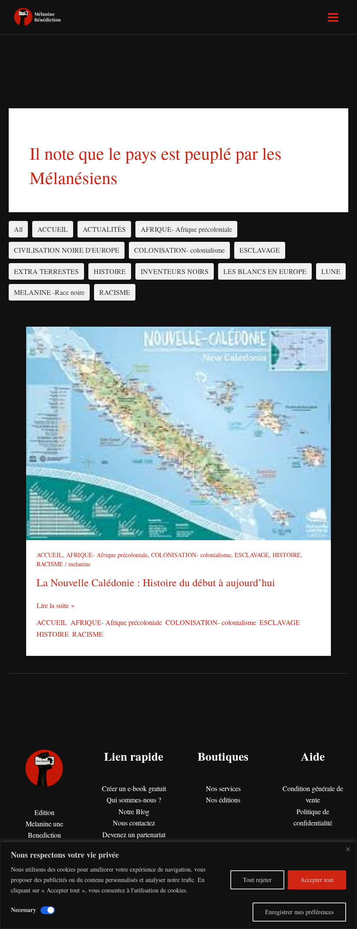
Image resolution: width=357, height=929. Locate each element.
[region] (178, 885)
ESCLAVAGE (259, 249)
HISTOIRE (110, 271)
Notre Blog (133, 811)
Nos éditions (223, 799)
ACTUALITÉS (104, 229)
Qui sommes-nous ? (134, 799)
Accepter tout (316, 880)
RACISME (114, 292)
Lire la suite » (55, 605)
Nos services (223, 788)
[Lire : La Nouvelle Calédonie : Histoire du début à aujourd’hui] (178, 432)
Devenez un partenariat (133, 834)
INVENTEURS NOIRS (175, 271)
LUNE (330, 271)
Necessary (23, 909)
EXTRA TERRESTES (46, 271)
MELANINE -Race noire (49, 292)
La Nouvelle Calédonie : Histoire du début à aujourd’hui (156, 582)
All (18, 229)
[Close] (348, 849)
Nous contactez (134, 822)
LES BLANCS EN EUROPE (264, 271)
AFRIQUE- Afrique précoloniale (186, 229)
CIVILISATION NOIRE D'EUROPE (66, 249)
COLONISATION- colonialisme (179, 249)
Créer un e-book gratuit (134, 788)
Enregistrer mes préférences (299, 912)
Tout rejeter (257, 880)
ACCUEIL (52, 229)
